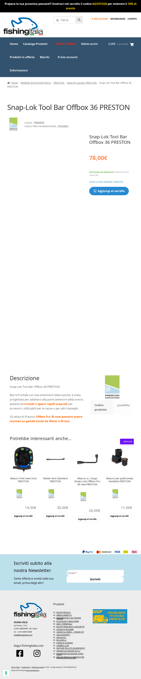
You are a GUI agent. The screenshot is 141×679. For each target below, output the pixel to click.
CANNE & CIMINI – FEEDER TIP (70, 632)
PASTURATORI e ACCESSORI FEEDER (68, 618)
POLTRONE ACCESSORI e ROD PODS (69, 654)
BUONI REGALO (63, 612)
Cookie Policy (25, 667)
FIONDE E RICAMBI (65, 629)
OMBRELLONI (62, 645)
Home (14, 44)
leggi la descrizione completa (106, 181)
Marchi (45, 57)
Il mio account (100, 19)
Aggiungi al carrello (111, 191)
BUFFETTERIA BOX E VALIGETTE (70, 626)
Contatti (132, 19)
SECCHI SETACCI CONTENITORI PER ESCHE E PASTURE (70, 657)
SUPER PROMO (66, 44)
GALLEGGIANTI (63, 634)
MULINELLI (61, 640)
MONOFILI (61, 637)
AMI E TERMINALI (64, 624)
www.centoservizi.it (32, 670)
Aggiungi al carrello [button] (23, 516)
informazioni (117, 19)
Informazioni (19, 70)
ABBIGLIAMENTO (64, 615)
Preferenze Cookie (38, 667)
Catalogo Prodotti (35, 44)
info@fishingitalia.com (23, 635)
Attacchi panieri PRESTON (82, 82)
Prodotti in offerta (22, 57)
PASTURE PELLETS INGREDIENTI (70, 648)
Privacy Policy (15, 667)
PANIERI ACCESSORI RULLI (36, 82)
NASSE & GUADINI (64, 642)
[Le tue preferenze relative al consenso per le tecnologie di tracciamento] (6, 673)
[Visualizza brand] (13, 131)
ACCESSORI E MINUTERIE (67, 621)
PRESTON (58, 82)
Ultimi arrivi (89, 44)
